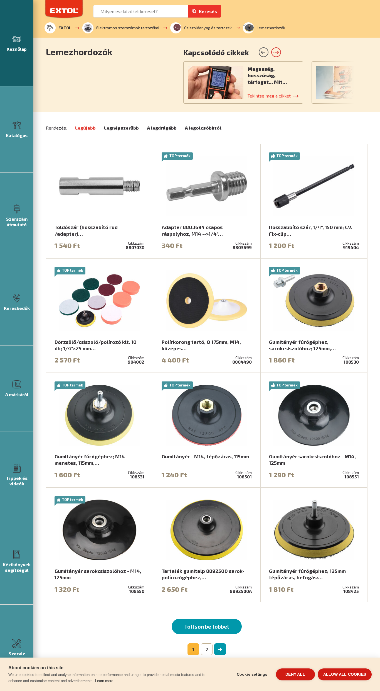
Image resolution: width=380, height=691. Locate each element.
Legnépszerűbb (121, 127)
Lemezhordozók (271, 27)
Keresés (208, 11)
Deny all (295, 674)
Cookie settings (252, 674)
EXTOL (64, 27)
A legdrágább (162, 127)
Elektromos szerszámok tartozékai (127, 27)
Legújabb (85, 127)
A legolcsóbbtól (203, 127)
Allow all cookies (344, 674)
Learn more (104, 681)
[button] (276, 52)
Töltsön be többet (206, 626)
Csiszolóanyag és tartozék (208, 27)
